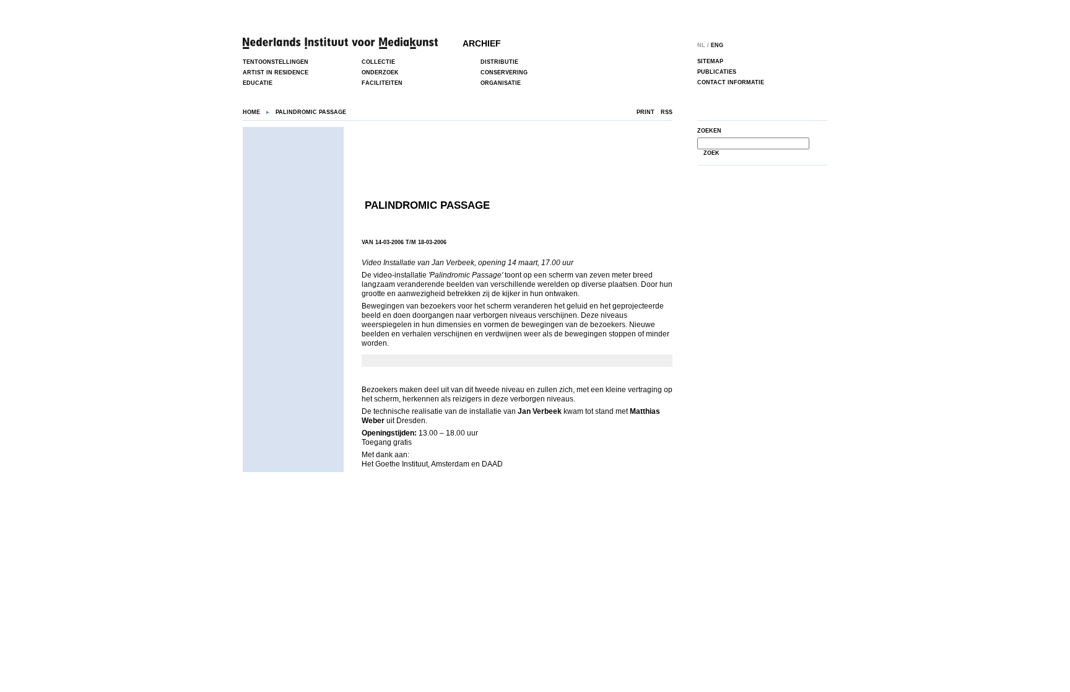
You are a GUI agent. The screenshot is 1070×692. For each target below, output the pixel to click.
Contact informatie (730, 82)
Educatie (257, 83)
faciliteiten (382, 83)
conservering (504, 72)
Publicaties (716, 72)
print (646, 112)
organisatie (501, 83)
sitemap (710, 61)
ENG (717, 45)
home (251, 112)
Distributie (499, 62)
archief (482, 43)
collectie (378, 62)
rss (666, 112)
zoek (711, 153)
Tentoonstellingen (275, 62)
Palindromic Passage (427, 205)
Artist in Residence (275, 72)
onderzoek (380, 72)
